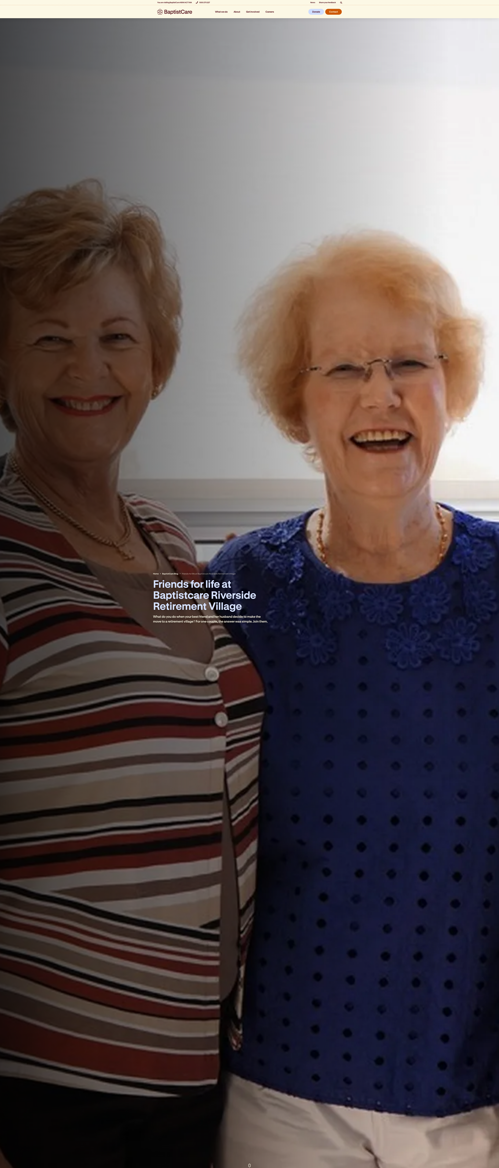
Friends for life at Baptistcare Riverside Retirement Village (209, 573)
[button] (341, 3)
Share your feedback (327, 2)
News (312, 2)
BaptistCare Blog (170, 573)
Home (156, 573)
